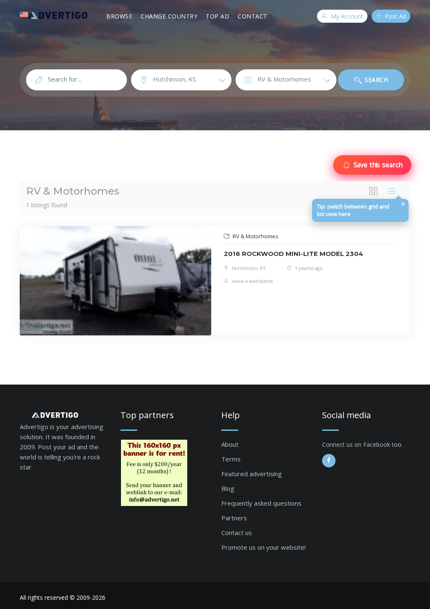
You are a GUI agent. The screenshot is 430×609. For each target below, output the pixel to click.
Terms (231, 459)
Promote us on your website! (263, 547)
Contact (252, 16)
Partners (234, 518)
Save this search (377, 165)
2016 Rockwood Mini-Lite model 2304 (293, 254)
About (230, 444)
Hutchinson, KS (248, 268)
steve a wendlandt (252, 281)
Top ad (217, 16)
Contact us (236, 532)
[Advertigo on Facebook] (329, 460)
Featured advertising (251, 473)
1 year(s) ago (308, 268)
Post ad (394, 16)
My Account (346, 16)
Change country (169, 16)
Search (375, 80)
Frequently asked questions (261, 503)
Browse (119, 16)
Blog (227, 488)
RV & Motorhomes (254, 236)
